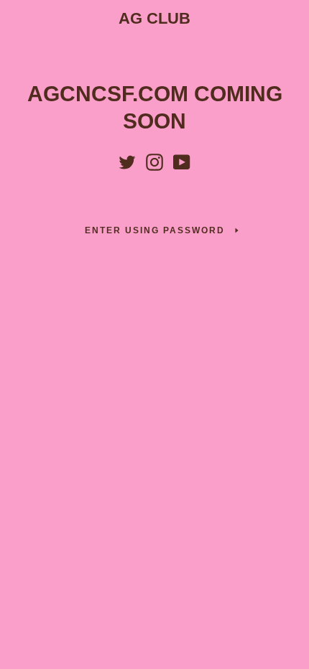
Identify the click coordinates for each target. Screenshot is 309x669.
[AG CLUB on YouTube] (181, 159)
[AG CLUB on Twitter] (127, 159)
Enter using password (155, 230)
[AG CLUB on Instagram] (154, 159)
